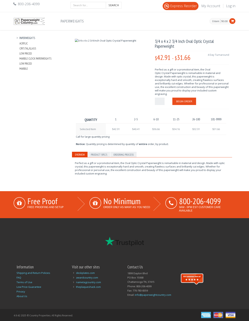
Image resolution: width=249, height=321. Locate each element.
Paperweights (72, 21)
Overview (80, 154)
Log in (230, 5)
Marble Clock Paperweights (35, 58)
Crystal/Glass (27, 48)
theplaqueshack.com (88, 287)
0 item (215, 21)
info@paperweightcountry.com (153, 295)
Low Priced (25, 53)
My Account (210, 5)
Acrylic (23, 43)
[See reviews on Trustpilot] (192, 278)
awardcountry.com (87, 277)
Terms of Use (24, 282)
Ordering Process (123, 154)
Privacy (21, 291)
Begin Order (184, 101)
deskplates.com (85, 273)
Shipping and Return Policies (33, 273)
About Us (22, 296)
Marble (23, 68)
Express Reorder (183, 5)
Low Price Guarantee (29, 287)
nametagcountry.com (88, 282)
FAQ (19, 277)
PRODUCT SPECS (99, 154)
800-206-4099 (200, 201)
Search (114, 5)
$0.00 (224, 21)
